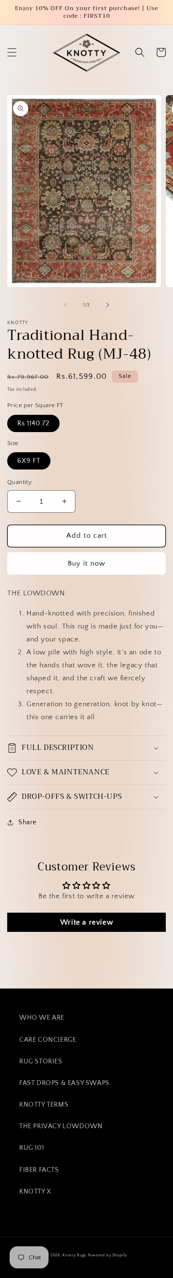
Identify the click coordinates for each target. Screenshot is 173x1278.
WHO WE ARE (41, 1018)
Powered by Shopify (107, 1255)
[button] (12, 52)
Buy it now (86, 563)
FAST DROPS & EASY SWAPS (64, 1083)
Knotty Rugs (74, 1255)
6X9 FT (28, 461)
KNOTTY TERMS (43, 1105)
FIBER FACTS (39, 1170)
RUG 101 (31, 1148)
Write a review (86, 922)
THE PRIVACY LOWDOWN (60, 1126)
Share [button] (27, 822)
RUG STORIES (40, 1061)
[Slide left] (65, 304)
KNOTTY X (35, 1191)
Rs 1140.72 (33, 423)
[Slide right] (107, 304)
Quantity (19, 482)
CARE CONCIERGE (47, 1040)
